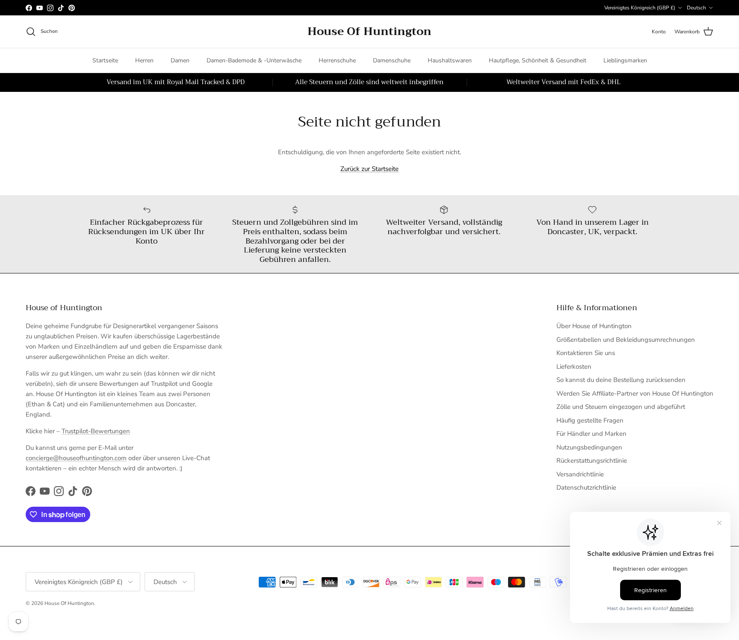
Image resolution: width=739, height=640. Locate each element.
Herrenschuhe (337, 60)
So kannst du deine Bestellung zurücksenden (621, 380)
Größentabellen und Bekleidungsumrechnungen (625, 339)
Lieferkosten (573, 366)
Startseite (105, 60)
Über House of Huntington (594, 326)
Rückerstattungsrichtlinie (591, 460)
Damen (180, 60)
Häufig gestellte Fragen (590, 420)
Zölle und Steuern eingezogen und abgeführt (620, 406)
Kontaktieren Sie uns (585, 353)
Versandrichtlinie (580, 474)
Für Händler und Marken (591, 433)
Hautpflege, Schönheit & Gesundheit (537, 60)
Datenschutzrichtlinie (586, 487)
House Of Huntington (69, 603)
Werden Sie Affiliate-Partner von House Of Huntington (634, 393)
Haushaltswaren (450, 60)
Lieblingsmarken (625, 60)
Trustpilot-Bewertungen (96, 431)
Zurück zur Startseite (369, 168)
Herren (144, 60)
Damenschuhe (392, 60)
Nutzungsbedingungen (589, 447)
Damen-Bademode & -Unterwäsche (254, 60)
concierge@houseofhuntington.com (76, 458)
